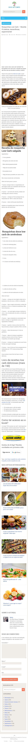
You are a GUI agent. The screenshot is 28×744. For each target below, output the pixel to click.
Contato (6, 741)
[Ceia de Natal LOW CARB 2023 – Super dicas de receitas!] (14, 475)
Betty (11, 617)
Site (3, 672)
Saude (6, 719)
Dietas (6, 704)
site (24, 429)
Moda (6, 712)
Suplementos (8, 723)
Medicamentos (8, 710)
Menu (3, 18)
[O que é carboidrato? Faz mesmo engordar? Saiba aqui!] (14, 523)
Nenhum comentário (22, 34)
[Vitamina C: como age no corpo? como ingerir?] (14, 594)
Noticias (7, 715)
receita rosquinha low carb (13, 461)
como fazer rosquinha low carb (12, 459)
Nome (3, 661)
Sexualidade (8, 721)
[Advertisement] (14, 51)
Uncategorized (8, 725)
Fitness (6, 708)
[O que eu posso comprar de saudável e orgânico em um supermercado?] (14, 546)
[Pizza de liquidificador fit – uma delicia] (14, 570)
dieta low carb (16, 73)
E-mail (4, 667)
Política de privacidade (19, 741)
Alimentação (7, 23)
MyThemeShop (13, 738)
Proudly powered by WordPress (8, 737)
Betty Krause (5, 34)
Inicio (11, 741)
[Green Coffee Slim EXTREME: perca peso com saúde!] (14, 499)
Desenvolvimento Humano (11, 702)
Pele (6, 717)
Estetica (7, 706)
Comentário (5, 642)
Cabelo (6, 700)
